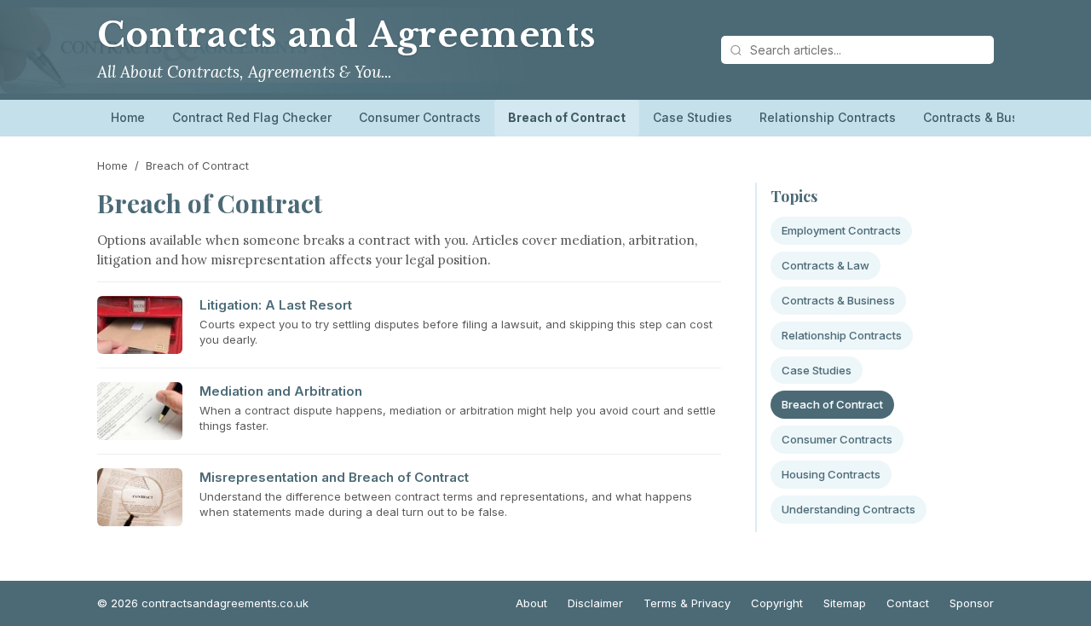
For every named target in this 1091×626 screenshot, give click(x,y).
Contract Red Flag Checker (252, 117)
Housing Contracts (831, 474)
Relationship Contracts (827, 117)
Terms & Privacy (687, 603)
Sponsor (972, 603)
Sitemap (844, 603)
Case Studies (692, 117)
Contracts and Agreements (346, 35)
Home (128, 117)
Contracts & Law (825, 265)
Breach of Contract (567, 117)
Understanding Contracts (848, 509)
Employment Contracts (841, 230)
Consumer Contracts (420, 117)
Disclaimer (595, 603)
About (531, 603)
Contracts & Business (987, 117)
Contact (907, 603)
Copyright (777, 603)
